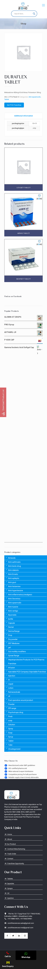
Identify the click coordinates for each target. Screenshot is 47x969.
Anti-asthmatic (14, 562)
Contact (10, 859)
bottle (10, 619)
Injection (11, 676)
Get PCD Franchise (14, 105)
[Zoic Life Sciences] (23, 5)
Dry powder (13, 639)
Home (9, 834)
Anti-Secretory (14, 599)
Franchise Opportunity (15, 863)
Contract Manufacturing (16, 849)
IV (9, 680)
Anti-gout (12, 582)
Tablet (6, 99)
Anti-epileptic (13, 578)
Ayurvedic (12, 615)
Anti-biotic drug (14, 566)
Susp (10, 733)
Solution (11, 725)
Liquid (10, 684)
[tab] (23, 116)
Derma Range (14, 631)
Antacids (12, 558)
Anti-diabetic (13, 570)
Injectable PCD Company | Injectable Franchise (27, 672)
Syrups (10, 888)
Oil (8, 893)
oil (9, 696)
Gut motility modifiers (17, 651)
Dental (11, 627)
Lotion (10, 688)
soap (10, 720)
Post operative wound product (20, 700)
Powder (11, 704)
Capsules (10, 884)
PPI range (12, 708)
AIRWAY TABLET (23, 233)
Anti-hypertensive (15, 590)
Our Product (11, 844)
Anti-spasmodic (35, 97)
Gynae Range (13, 656)
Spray (10, 729)
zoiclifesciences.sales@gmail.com (21, 923)
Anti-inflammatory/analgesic (20, 595)
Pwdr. (10, 716)
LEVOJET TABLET (24, 188)
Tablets (10, 879)
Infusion (11, 668)
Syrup (10, 737)
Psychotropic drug (15, 712)
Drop (10, 635)
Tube (10, 745)
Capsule (11, 623)
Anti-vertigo (13, 611)
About (9, 839)
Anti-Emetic (13, 574)
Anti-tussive (13, 607)
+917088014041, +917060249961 (20, 919)
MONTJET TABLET (23, 279)
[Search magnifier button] (34, 13)
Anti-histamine (14, 586)
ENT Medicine (13, 643)
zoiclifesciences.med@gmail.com (20, 928)
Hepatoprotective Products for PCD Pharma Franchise (26, 662)
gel (9, 647)
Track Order (11, 854)
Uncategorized (14, 749)
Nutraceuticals (14, 692)
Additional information (23, 116)
